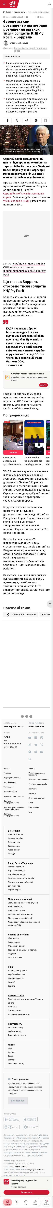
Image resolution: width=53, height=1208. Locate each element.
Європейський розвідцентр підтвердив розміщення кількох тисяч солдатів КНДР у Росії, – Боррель (39, 12)
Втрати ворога (14, 890)
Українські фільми (16, 974)
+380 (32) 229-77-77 (20, 1167)
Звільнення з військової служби (23, 903)
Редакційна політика (12, 778)
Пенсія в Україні (15, 957)
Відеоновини (14, 846)
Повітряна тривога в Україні (21, 878)
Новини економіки (18, 934)
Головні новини (15, 834)
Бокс (10, 1048)
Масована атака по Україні (20, 882)
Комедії (11, 982)
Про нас (7, 768)
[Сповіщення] (49, 4)
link (30, 737)
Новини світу (19, 12)
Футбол (11, 1052)
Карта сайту (34, 807)
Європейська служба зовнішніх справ (30, 49)
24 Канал (7, 12)
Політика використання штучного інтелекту (14, 808)
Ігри (30, 812)
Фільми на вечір (15, 978)
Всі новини (14, 830)
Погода (11, 853)
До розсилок (17, 1101)
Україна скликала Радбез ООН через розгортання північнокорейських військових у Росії (24, 269)
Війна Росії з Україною (20, 863)
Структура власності (37, 798)
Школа (11, 1003)
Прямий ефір (14, 842)
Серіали (11, 986)
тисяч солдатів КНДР (16, 201)
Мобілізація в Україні (20, 899)
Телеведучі (8, 787)
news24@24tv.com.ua (13, 726)
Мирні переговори (16, 874)
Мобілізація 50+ (15, 907)
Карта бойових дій (16, 871)
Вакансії (32, 794)
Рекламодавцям (10, 792)
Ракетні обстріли (16, 867)
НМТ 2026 (12, 1007)
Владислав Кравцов (19, 43)
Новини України (15, 838)
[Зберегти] (46, 120)
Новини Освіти (16, 995)
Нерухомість (15, 1024)
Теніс (10, 1056)
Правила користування (14, 796)
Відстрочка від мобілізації (20, 918)
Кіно (10, 967)
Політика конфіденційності (11, 802)
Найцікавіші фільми (17, 971)
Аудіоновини (14, 850)
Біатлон (11, 1060)
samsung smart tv (31, 1127)
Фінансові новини (16, 946)
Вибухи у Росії (14, 886)
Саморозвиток (14, 1010)
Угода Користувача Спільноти (37, 774)
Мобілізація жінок (16, 910)
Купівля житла (14, 1031)
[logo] (12, 4)
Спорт (11, 1044)
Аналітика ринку (15, 1027)
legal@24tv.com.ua (36, 1170)
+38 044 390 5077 (36, 726)
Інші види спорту (16, 1064)
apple (31, 1119)
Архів (31, 803)
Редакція (7, 773)
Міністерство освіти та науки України (25, 999)
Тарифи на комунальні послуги (22, 950)
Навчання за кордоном (19, 1014)
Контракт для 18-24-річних (20, 914)
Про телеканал (10, 782)
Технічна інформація (38, 784)
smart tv (12, 1127)
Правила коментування (39, 780)
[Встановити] (26, 1187)
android (12, 1119)
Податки (12, 954)
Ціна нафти (13, 938)
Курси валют (14, 942)
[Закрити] (48, 1180)
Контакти (33, 789)
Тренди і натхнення (17, 1035)
